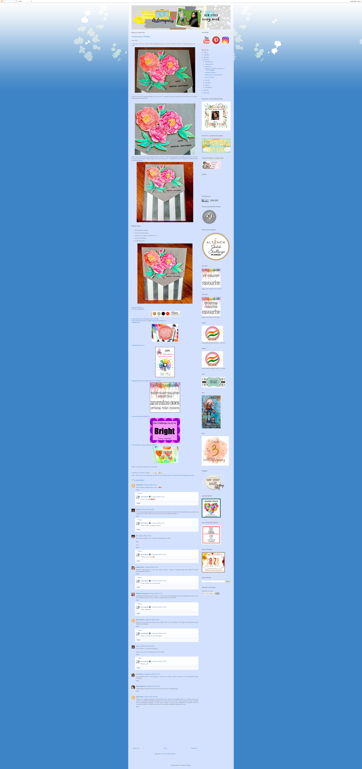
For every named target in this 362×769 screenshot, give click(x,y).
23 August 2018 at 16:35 (151, 567)
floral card (170, 475)
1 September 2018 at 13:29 (158, 607)
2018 (205, 59)
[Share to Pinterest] (161, 473)
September (208, 64)
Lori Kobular (139, 674)
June (206, 82)
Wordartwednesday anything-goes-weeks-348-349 (145, 319)
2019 (205, 57)
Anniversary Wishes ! (210, 72)
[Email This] (154, 473)
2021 (205, 52)
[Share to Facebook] (160, 473)
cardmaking (149, 475)
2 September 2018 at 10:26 (147, 646)
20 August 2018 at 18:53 (150, 485)
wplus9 (192, 475)
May (206, 85)
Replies (140, 493)
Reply (137, 490)
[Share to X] (158, 473)
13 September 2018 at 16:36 (151, 674)
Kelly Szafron (140, 619)
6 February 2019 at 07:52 (153, 686)
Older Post (194, 748)
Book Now (167, 699)
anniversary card (140, 475)
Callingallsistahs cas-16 (138, 345)
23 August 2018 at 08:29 (144, 535)
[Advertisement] (216, 611)
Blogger (189, 765)
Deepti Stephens (141, 686)
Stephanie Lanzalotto (142, 593)
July (206, 80)
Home (165, 748)
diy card (155, 475)
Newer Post (136, 748)
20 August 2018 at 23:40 (147, 509)
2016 (205, 93)
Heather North (140, 567)
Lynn (137, 646)
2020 (205, 55)
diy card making (162, 475)
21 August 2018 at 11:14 (157, 496)
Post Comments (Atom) (168, 754)
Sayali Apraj (139, 696)
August (207, 66)
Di (136, 535)
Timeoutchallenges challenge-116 (141, 416)
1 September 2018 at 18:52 (151, 619)
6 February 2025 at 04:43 (150, 696)
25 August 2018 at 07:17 (155, 593)
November (208, 61)
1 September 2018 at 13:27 (158, 554)
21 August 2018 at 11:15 (157, 523)
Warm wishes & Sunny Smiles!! (213, 75)
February (207, 87)
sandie (138, 509)
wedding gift (186, 475)
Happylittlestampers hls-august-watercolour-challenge (146, 381)
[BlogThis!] (156, 473)
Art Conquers (144, 496)
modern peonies (177, 475)
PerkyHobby (139, 485)
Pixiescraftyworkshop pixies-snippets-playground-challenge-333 (149, 320)
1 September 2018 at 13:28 (158, 581)
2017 (205, 90)
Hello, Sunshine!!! (209, 77)
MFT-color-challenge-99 (138, 309)
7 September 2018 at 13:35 (158, 633)
